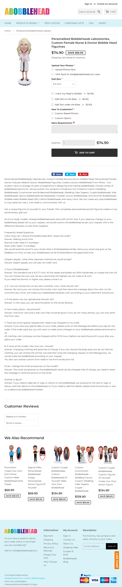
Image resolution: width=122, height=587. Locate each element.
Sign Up (112, 546)
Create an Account (107, 4)
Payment (48, 535)
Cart (113, 11)
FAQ (91, 23)
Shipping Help (70, 547)
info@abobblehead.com (25, 550)
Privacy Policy (51, 543)
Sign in (88, 4)
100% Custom (52, 23)
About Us (68, 543)
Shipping (56, 57)
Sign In (67, 535)
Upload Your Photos (62, 65)
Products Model (27, 23)
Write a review (13, 423)
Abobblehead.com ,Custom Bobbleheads (24, 578)
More (102, 23)
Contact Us (69, 539)
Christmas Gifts (74, 23)
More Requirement (61, 123)
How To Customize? (62, 109)
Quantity (56, 142)
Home (7, 23)
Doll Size (56, 79)
